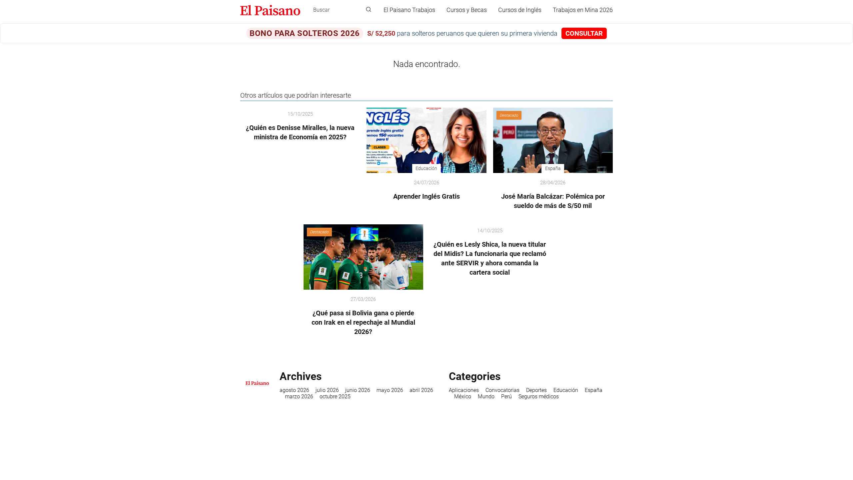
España (593, 390)
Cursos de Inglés (519, 9)
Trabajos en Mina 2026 (583, 9)
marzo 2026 (299, 396)
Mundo (486, 396)
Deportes (536, 390)
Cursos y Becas (466, 9)
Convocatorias (502, 390)
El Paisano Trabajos (409, 9)
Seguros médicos (538, 396)
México (462, 396)
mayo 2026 (390, 390)
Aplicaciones (464, 390)
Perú (506, 396)
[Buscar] (368, 9)
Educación (565, 390)
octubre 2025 (335, 396)
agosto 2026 (294, 390)
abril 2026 (421, 390)
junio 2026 (357, 390)
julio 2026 (327, 390)
